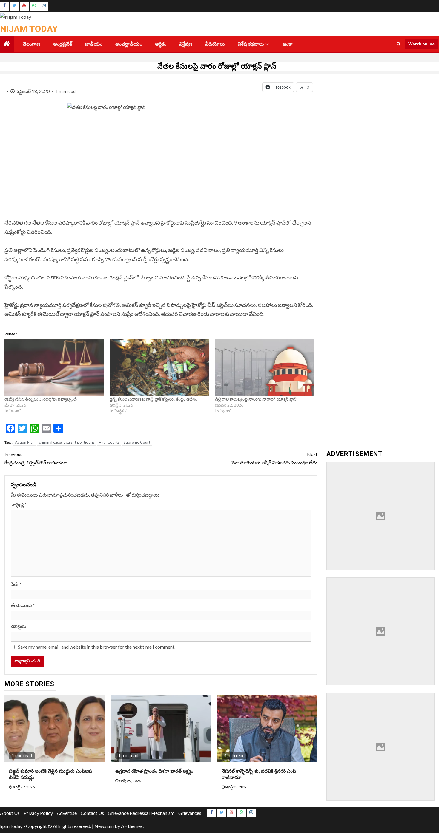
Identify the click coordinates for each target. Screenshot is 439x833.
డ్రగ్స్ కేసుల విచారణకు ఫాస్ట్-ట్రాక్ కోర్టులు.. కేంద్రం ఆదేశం (154, 398)
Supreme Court (137, 442)
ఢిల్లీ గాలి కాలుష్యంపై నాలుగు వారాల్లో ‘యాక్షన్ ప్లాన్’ (256, 398)
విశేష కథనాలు (251, 44)
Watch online (421, 43)
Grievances (189, 813)
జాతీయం (93, 44)
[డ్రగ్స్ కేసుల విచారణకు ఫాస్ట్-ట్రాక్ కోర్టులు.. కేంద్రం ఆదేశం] (159, 367)
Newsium (104, 826)
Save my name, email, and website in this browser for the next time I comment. (96, 647)
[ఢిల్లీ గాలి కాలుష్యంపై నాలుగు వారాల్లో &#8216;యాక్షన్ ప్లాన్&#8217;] (264, 367)
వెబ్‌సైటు (18, 626)
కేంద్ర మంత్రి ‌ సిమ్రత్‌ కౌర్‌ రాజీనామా (35, 458)
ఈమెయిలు (23, 605)
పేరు (16, 584)
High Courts (109, 442)
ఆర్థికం (160, 44)
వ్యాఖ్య (19, 504)
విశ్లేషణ (185, 44)
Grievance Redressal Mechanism (141, 813)
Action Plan (25, 442)
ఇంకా (288, 44)
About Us (10, 813)
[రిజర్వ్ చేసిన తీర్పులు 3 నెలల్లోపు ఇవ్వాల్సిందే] (54, 367)
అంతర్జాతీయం (128, 44)
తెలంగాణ (31, 44)
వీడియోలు (215, 44)
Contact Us (92, 813)
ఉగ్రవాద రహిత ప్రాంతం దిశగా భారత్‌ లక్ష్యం (154, 771)
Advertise (67, 813)
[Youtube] (24, 6)
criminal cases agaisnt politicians (67, 442)
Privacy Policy (38, 813)
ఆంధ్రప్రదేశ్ (62, 44)
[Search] (398, 44)
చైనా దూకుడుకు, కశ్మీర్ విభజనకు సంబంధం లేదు (274, 458)
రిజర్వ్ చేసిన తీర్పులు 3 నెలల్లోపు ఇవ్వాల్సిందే (41, 398)
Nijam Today (29, 29)
